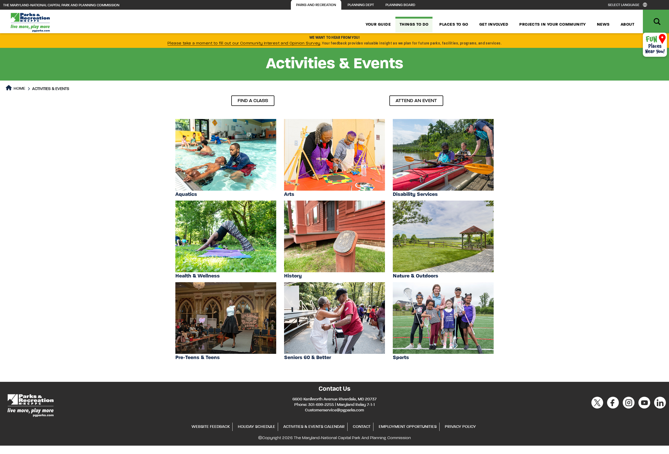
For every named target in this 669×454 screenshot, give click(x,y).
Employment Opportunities (408, 427)
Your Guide (378, 24)
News (603, 24)
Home (19, 89)
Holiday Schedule (256, 427)
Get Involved (493, 24)
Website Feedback (211, 427)
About (627, 24)
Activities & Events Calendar (314, 427)
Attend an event (416, 100)
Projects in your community (552, 24)
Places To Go (453, 24)
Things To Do (414, 24)
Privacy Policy (460, 427)
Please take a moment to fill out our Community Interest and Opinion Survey (244, 43)
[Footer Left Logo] (30, 404)
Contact (362, 427)
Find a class (253, 100)
